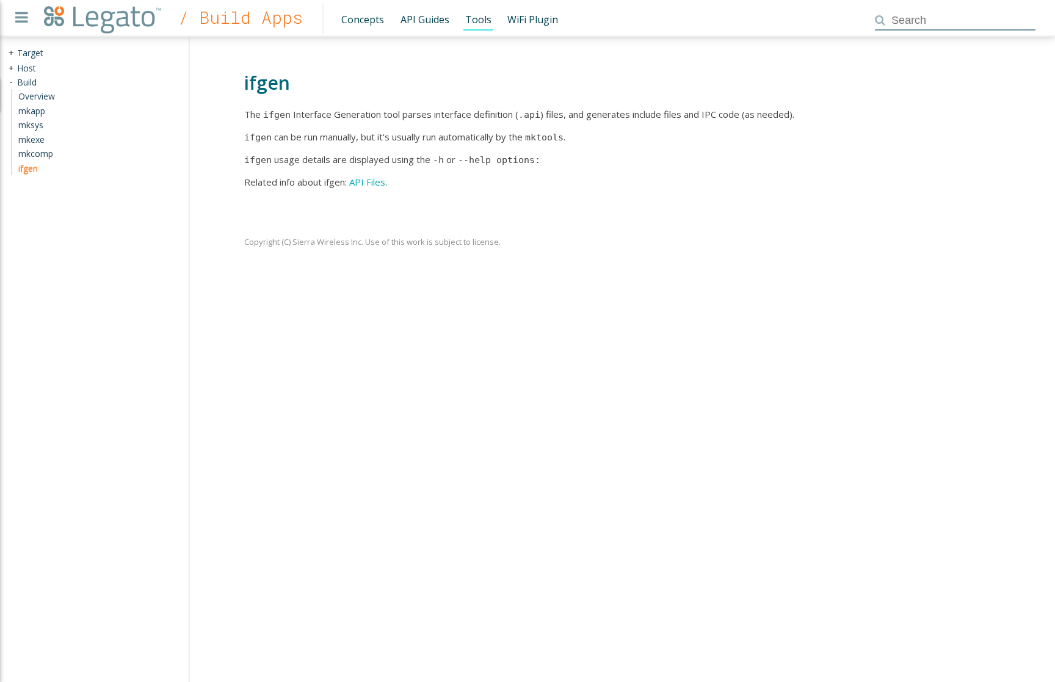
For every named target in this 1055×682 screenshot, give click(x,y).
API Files (367, 182)
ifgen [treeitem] (28, 168)
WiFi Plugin (532, 19)
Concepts (362, 19)
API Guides (425, 19)
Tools (478, 19)
